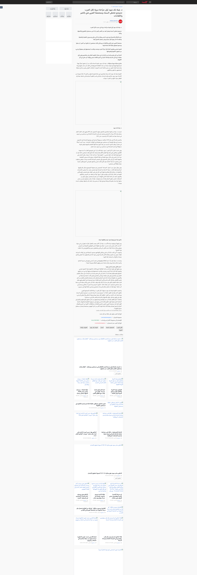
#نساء (102, 327)
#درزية (120, 330)
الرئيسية (120, 6)
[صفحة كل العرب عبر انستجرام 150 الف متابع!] (69, 2)
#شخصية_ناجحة (110, 327)
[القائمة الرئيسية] (150, 2)
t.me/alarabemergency (106, 317)
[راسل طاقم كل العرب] (60, 2)
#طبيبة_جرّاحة (83, 327)
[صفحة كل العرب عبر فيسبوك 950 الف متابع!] (66, 2)
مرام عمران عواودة (114, 20)
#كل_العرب (119, 327)
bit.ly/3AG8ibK (95, 320)
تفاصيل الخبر (118, 373)
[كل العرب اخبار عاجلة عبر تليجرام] (63, 2)
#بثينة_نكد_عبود (94, 327)
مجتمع (119, 371)
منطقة (135, 2)
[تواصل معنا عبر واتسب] (57, 2)
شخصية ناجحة (115, 6)
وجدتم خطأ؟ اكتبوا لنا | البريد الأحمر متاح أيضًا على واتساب (109, 310)
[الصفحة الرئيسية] (145, 2)
